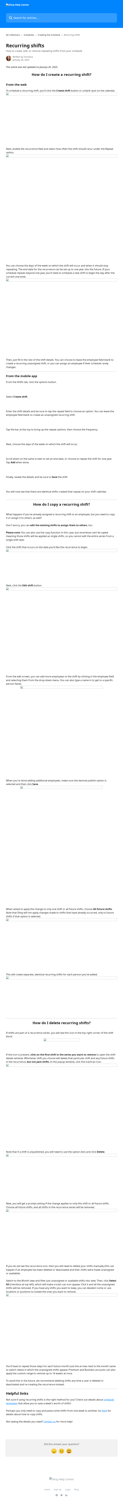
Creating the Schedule (49, 34)
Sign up (58, 1489)
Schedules (29, 34)
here (104, 1410)
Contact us (50, 1421)
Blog (76, 1489)
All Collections (13, 34)
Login (68, 1489)
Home (47, 1489)
